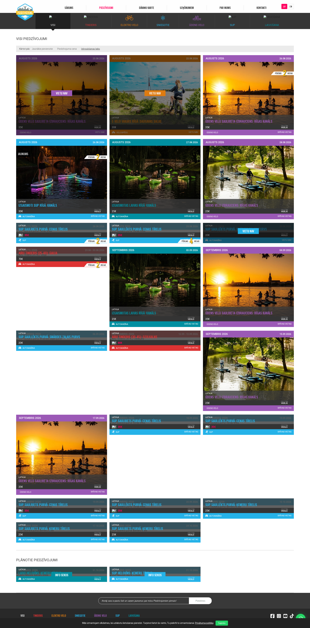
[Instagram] (279, 615)
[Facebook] (272, 615)
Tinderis (38, 616)
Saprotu (221, 623)
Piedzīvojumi (106, 8)
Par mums (225, 8)
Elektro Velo (59, 616)
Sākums (69, 8)
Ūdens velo (100, 616)
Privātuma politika (204, 623)
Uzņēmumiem (187, 8)
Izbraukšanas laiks (90, 49)
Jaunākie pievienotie (42, 49)
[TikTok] (292, 615)
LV (284, 6)
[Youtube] (285, 615)
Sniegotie (80, 616)
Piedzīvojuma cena (67, 49)
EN (291, 6)
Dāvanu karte (146, 8)
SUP (117, 616)
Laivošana (134, 616)
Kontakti (261, 8)
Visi (23, 616)
